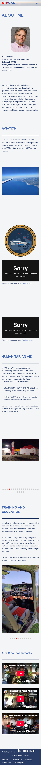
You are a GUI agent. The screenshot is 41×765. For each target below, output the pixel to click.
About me (5, 760)
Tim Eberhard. (27, 340)
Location (28, 760)
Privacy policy (19, 763)
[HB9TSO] (8, 3)
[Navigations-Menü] (36, 3)
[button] (3, 489)
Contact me (6, 763)
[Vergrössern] (33, 228)
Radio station (17, 760)
